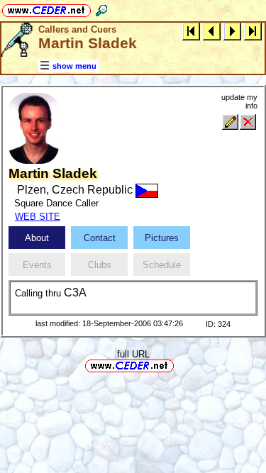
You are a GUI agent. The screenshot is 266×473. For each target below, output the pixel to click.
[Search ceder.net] (101, 8)
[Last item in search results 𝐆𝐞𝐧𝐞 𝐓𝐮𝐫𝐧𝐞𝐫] (253, 31)
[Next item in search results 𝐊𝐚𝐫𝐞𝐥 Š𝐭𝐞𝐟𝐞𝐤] (232, 31)
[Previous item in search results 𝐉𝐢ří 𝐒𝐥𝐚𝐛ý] (212, 31)
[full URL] (179, 365)
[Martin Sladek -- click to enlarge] (34, 160)
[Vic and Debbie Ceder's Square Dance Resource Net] (46, 8)
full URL (133, 354)
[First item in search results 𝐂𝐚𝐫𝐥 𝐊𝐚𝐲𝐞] (191, 31)
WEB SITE (37, 216)
